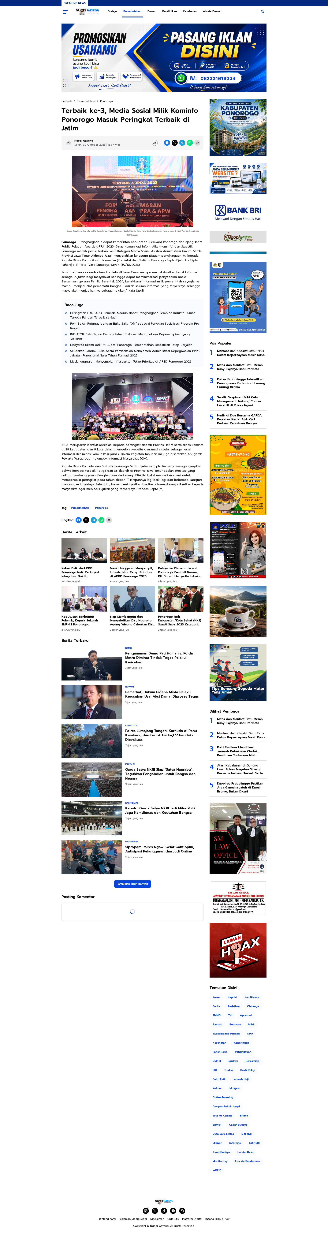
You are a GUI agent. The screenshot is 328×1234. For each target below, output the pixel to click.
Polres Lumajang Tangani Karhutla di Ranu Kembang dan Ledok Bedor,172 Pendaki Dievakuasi (161, 735)
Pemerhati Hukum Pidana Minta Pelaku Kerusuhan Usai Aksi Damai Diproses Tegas (162, 694)
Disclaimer (157, 1219)
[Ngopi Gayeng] (87, 11)
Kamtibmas (131, 803)
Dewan (151, 11)
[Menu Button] (65, 12)
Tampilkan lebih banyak (132, 884)
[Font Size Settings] (155, 143)
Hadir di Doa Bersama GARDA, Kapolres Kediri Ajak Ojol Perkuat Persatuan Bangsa (239, 419)
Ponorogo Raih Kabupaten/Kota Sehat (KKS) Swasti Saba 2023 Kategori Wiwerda (179, 621)
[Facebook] (167, 143)
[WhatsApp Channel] (182, 1211)
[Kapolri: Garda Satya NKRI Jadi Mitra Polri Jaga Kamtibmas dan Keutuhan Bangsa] (92, 818)
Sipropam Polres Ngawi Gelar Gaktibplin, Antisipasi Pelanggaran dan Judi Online (159, 849)
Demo (128, 648)
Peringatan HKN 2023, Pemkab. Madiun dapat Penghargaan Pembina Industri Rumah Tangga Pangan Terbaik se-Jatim (133, 315)
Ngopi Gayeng (159, 1226)
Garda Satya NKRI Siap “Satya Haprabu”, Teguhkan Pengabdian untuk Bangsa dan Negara (160, 774)
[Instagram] (146, 1211)
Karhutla (131, 725)
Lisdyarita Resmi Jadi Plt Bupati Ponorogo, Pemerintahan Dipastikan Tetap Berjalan (131, 345)
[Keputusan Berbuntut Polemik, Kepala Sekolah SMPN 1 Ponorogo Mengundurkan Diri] (84, 599)
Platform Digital (192, 1219)
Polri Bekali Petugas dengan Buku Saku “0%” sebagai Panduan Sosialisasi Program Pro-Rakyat (135, 325)
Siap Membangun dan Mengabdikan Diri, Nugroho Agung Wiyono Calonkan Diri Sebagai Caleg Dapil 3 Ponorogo (131, 621)
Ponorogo (101, 508)
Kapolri (130, 764)
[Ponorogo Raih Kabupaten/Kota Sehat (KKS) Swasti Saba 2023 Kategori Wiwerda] (180, 599)
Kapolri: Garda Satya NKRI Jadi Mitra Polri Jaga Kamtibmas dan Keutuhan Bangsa (160, 810)
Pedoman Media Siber (133, 1219)
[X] (175, 143)
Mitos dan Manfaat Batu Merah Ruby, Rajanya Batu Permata (240, 367)
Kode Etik (173, 1219)
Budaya (112, 11)
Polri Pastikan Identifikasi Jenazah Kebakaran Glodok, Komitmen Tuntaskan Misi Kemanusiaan (238, 751)
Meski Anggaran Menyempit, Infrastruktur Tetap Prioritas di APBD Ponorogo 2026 (131, 361)
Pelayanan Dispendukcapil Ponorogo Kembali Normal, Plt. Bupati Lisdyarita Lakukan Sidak (180, 572)
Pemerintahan (132, 11)
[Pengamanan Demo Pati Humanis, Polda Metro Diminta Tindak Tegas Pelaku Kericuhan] (92, 663)
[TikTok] (164, 1211)
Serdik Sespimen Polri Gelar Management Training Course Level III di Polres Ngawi (239, 401)
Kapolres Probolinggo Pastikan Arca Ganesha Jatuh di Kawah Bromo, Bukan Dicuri (240, 787)
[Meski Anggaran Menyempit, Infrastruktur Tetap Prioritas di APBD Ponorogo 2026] (132, 550)
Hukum (129, 686)
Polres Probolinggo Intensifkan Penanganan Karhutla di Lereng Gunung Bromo (241, 383)
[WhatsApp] (190, 143)
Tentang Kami (107, 1219)
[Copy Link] (197, 143)
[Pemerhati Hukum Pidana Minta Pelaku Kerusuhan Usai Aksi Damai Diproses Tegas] (92, 702)
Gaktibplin (131, 841)
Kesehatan (190, 11)
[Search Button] (262, 12)
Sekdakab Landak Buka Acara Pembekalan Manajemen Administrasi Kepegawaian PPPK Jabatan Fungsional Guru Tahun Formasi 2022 (135, 353)
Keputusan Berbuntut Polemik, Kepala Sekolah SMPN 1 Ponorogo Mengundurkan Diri (80, 621)
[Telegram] (182, 143)
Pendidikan (169, 11)
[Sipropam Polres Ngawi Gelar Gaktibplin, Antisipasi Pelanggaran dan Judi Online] (92, 857)
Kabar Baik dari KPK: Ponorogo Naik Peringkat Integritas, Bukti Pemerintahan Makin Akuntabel (80, 572)
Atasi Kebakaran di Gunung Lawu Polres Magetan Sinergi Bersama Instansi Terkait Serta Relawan (240, 769)
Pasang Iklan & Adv (217, 1219)
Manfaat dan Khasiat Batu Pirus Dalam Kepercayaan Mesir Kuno (241, 353)
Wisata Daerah (212, 11)
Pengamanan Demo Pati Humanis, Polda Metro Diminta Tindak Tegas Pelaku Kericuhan (159, 658)
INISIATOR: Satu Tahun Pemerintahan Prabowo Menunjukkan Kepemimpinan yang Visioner (130, 336)
